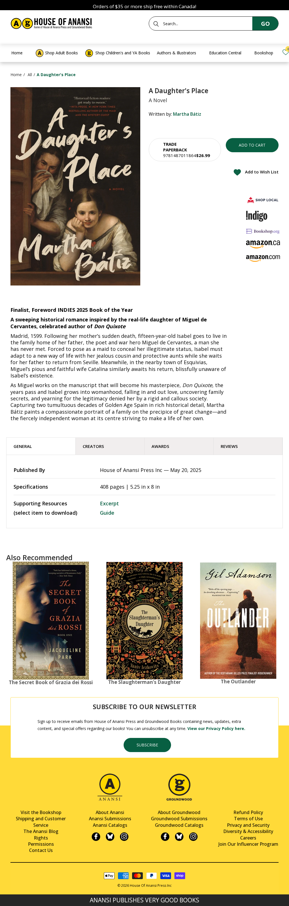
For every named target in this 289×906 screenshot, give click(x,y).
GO (265, 23)
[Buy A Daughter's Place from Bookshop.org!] (263, 231)
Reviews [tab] (229, 446)
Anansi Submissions (110, 818)
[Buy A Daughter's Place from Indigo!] (256, 216)
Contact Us (41, 850)
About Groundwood (179, 812)
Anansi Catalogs (110, 825)
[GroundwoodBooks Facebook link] (165, 836)
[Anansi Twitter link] (110, 836)
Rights (41, 838)
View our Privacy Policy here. (216, 728)
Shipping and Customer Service (41, 821)
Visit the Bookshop (41, 812)
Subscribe (147, 745)
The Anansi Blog (40, 831)
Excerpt (109, 503)
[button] (185, 149)
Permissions (41, 844)
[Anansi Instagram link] (124, 836)
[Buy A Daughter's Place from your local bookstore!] (263, 200)
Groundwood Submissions (179, 818)
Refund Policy (248, 812)
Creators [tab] (93, 446)
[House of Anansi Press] (52, 22)
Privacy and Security (248, 825)
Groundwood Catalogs (179, 825)
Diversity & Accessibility (248, 831)
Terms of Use (248, 818)
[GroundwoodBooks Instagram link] (193, 836)
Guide (107, 512)
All (30, 74)
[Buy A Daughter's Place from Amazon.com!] (263, 258)
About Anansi (110, 812)
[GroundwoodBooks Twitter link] (179, 836)
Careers (248, 838)
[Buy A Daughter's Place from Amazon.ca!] (263, 244)
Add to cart (252, 145)
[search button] (156, 24)
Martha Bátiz (187, 114)
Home (16, 74)
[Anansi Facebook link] (95, 836)
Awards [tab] (160, 446)
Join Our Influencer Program (248, 844)
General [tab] (23, 446)
